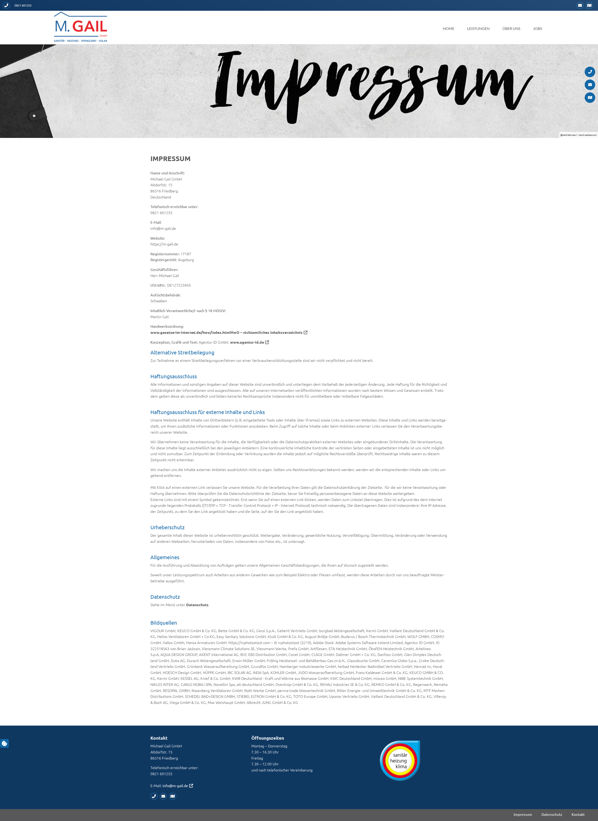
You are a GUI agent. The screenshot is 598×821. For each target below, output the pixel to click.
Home (448, 28)
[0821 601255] (155, 796)
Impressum (523, 814)
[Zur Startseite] (80, 27)
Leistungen (478, 28)
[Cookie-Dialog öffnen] (4, 743)
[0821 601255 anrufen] (7, 5)
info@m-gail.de (175, 785)
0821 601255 (23, 5)
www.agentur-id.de (247, 342)
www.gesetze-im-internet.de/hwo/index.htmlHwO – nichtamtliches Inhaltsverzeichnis (226, 332)
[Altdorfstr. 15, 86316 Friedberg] (590, 5)
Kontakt (578, 814)
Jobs (537, 28)
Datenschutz (197, 604)
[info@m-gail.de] (581, 5)
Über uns (511, 28)
